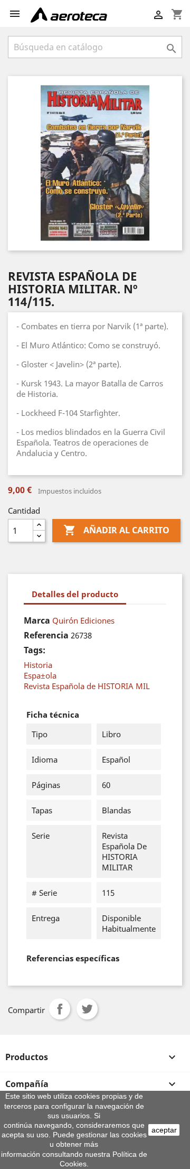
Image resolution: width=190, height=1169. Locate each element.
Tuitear (87, 1008)
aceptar (164, 1130)
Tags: (34, 650)
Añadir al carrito (116, 530)
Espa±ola (40, 675)
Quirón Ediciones (83, 620)
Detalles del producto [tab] (75, 594)
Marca (37, 620)
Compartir (59, 1008)
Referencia (46, 635)
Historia (38, 665)
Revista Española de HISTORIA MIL (87, 686)
